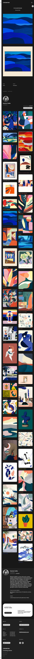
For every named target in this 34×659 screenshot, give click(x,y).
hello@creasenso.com (24, 632)
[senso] (0, 2)
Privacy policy (5, 654)
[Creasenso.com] (6, 2)
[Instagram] (20, 643)
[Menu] (32, 2)
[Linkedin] (23, 643)
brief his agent (8, 612)
